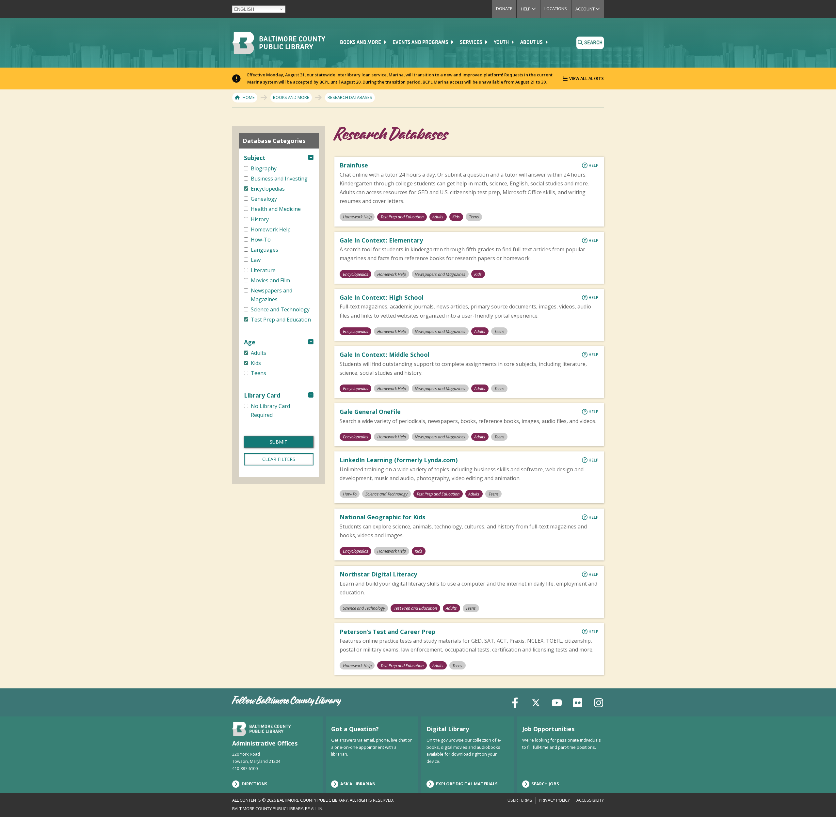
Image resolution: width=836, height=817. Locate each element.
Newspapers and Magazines (440, 274)
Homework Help (357, 217)
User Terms (519, 800)
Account (589, 9)
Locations (555, 8)
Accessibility (590, 800)
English (244, 9)
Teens (474, 217)
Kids (456, 217)
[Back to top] (820, 799)
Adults (437, 217)
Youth (502, 42)
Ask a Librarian (358, 784)
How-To (350, 494)
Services (471, 42)
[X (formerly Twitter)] (536, 702)
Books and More (361, 42)
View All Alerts (586, 78)
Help (530, 9)
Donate (504, 8)
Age (249, 342)
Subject (254, 158)
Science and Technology (386, 494)
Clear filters (278, 459)
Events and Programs (421, 42)
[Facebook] (515, 702)
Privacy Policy (554, 800)
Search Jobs (545, 784)
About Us (532, 42)
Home (249, 97)
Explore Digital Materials (467, 784)
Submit (278, 442)
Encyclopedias (355, 274)
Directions (254, 784)
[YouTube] (557, 702)
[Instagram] (598, 702)
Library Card (262, 395)
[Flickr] (577, 702)
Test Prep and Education (402, 217)
